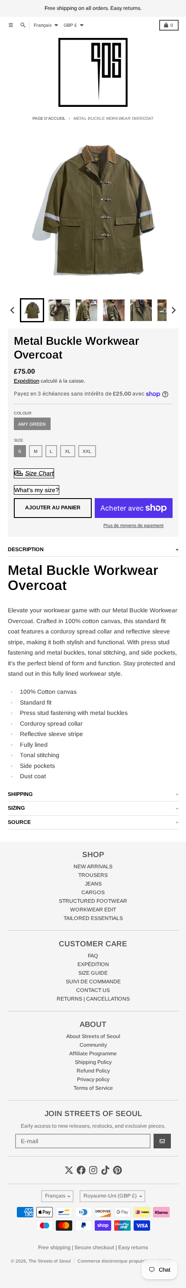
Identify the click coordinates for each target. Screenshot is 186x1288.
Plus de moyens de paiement (133, 525)
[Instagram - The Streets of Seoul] (93, 1170)
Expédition (26, 381)
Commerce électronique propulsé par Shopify (124, 1260)
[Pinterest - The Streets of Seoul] (117, 1170)
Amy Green (32, 424)
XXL (87, 451)
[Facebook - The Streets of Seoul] (81, 1170)
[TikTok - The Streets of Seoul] (105, 1170)
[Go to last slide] (13, 310)
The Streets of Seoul (50, 1260)
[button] (32, 310)
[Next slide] (173, 310)
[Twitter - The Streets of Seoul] (69, 1170)
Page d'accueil (49, 118)
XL (68, 451)
